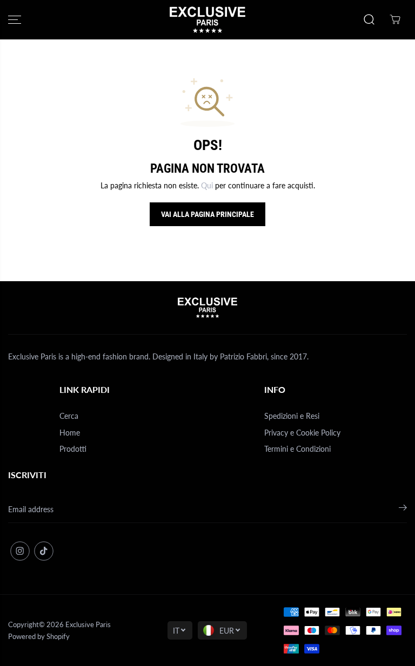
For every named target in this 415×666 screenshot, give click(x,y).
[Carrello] (395, 19)
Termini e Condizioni (297, 448)
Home (69, 432)
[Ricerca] (369, 19)
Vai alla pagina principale (207, 214)
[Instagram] (20, 551)
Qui (207, 185)
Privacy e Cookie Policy (302, 432)
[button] (14, 19)
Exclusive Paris (88, 624)
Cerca (68, 415)
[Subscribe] (403, 509)
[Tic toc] (44, 551)
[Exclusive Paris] (207, 19)
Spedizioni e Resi (291, 415)
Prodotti (72, 448)
